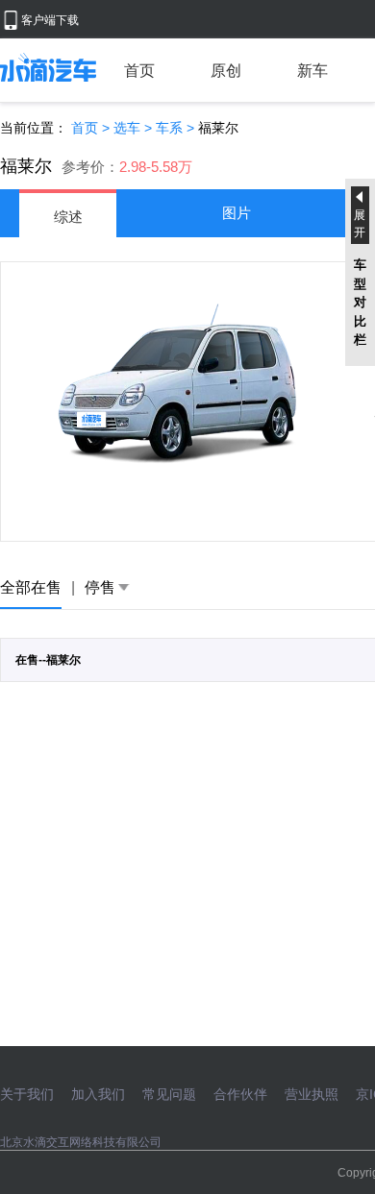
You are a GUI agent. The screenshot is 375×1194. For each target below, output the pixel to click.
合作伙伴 (240, 1094)
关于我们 (27, 1094)
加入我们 (98, 1094)
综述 (68, 216)
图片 (236, 213)
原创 (226, 70)
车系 (169, 127)
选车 (126, 127)
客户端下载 (50, 20)
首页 (139, 70)
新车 (312, 70)
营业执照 (311, 1094)
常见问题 (169, 1094)
